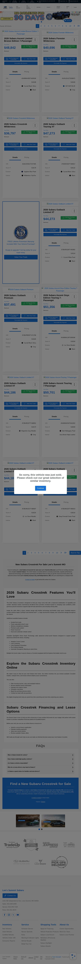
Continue (40, 488)
